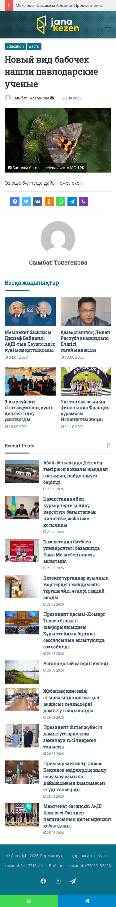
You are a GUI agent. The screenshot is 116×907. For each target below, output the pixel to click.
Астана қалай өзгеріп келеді (76, 663)
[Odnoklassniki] (49, 201)
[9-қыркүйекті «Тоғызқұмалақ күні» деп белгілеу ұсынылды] (30, 381)
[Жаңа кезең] (58, 24)
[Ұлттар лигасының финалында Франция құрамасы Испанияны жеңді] (86, 381)
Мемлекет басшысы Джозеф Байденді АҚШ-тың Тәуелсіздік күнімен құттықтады (30, 341)
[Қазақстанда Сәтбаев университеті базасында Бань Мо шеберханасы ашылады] (22, 550)
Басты (34, 46)
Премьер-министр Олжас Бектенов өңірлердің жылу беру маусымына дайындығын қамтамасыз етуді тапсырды (74, 776)
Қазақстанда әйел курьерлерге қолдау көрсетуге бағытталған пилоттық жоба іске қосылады (69, 512)
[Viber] (83, 201)
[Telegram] (72, 201)
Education (15, 46)
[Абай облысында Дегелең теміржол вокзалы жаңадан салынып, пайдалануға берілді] (22, 471)
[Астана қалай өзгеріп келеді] (22, 672)
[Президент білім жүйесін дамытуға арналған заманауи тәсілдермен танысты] (22, 735)
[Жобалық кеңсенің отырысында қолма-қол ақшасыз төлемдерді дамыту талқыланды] (22, 699)
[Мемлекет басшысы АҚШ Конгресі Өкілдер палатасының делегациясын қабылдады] (22, 814)
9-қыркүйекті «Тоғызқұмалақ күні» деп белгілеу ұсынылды (29, 410)
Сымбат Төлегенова (58, 262)
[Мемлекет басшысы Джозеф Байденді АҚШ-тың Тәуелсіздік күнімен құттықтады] (30, 311)
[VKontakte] (37, 201)
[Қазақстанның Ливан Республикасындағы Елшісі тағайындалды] (86, 311)
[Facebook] (14, 201)
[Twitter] (26, 201)
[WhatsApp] (60, 201)
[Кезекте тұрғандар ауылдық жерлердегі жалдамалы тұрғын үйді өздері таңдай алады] (22, 586)
